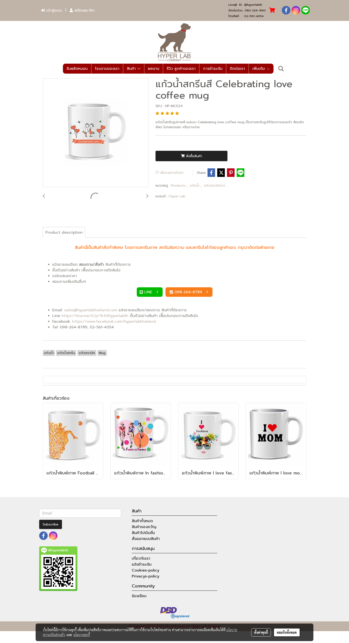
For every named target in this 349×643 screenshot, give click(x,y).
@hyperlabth (253, 5)
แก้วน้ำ (195, 185)
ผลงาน (153, 68)
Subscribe (50, 524)
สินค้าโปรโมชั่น (143, 533)
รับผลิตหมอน (77, 68)
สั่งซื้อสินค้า (193, 156)
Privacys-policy (145, 576)
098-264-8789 (189, 292)
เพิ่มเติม (259, 68)
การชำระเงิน (212, 68)
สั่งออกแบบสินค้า (146, 539)
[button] (281, 68)
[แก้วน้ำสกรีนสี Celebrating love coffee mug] (95, 133)
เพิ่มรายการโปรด (171, 172)
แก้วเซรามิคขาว (214, 185)
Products (179, 185)
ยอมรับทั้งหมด (287, 632)
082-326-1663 (255, 10)
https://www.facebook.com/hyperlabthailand (114, 321)
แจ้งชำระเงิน (141, 564)
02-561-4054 (254, 16)
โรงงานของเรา (107, 68)
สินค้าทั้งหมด (142, 521)
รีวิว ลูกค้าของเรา (181, 68)
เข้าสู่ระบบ (53, 10)
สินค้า (132, 68)
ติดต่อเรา (237, 68)
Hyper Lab (177, 196)
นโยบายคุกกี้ (81, 635)
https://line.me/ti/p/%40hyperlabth (94, 316)
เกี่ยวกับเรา (141, 558)
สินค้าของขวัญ (144, 527)
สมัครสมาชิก (84, 10)
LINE (149, 292)
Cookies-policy (145, 570)
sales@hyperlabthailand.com (90, 310)
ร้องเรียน (139, 596)
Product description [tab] (64, 232)
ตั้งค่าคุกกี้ (261, 632)
